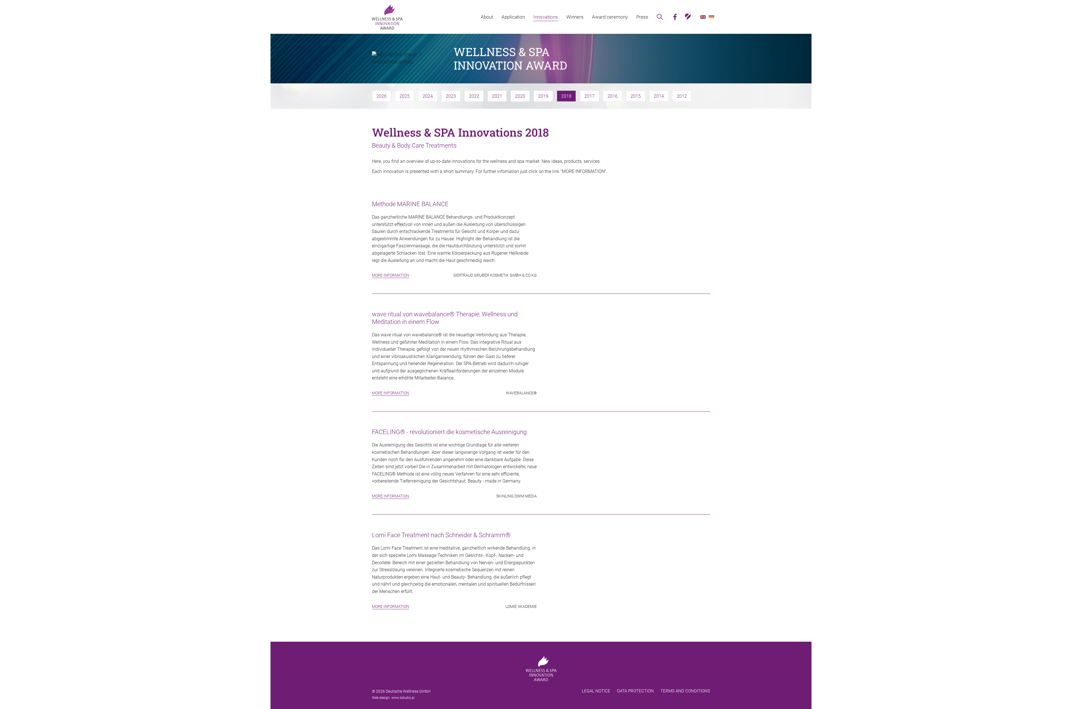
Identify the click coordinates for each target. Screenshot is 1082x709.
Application (513, 17)
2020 (520, 96)
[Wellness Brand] (688, 17)
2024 (428, 96)
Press (642, 17)
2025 (405, 96)
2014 (659, 96)
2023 (451, 96)
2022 (474, 96)
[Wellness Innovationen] (387, 17)
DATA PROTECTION (635, 691)
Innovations (545, 17)
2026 (381, 96)
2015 (636, 96)
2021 (497, 96)
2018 (566, 96)
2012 (682, 96)
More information (390, 275)
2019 (543, 96)
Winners (575, 17)
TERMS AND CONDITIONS (685, 691)
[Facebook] (675, 17)
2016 (612, 96)
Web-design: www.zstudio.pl (393, 698)
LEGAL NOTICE (596, 691)
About (487, 17)
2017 (589, 96)
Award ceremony (610, 17)
